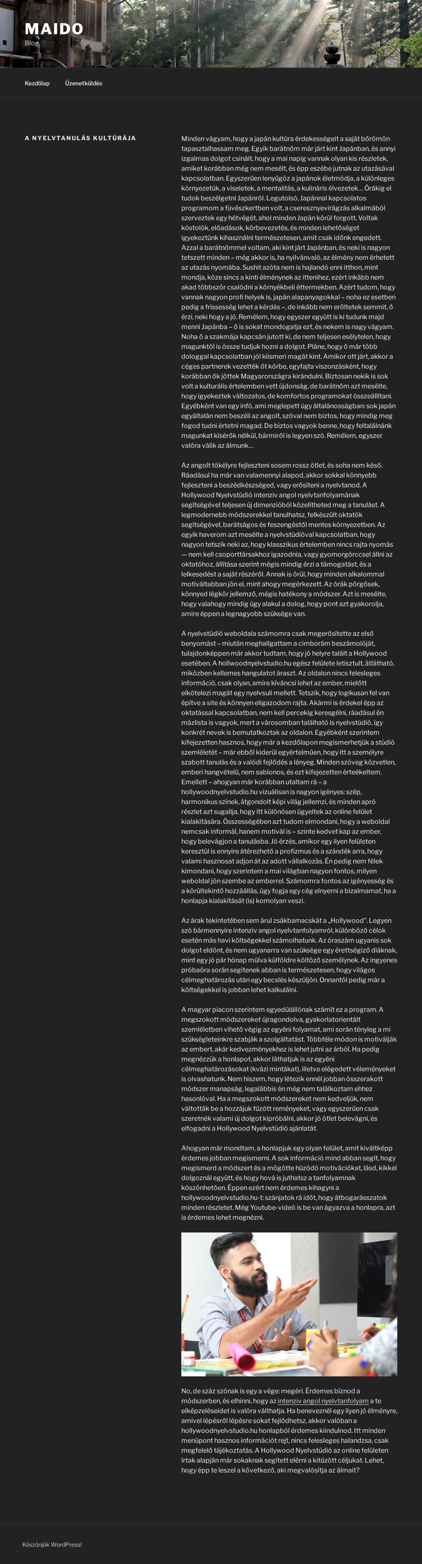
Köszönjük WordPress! (52, 1544)
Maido (54, 29)
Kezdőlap (37, 83)
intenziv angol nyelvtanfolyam (323, 1401)
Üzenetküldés (83, 83)
